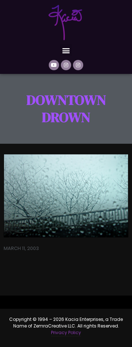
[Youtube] (54, 65)
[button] (66, 50)
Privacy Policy (66, 332)
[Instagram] (66, 65)
